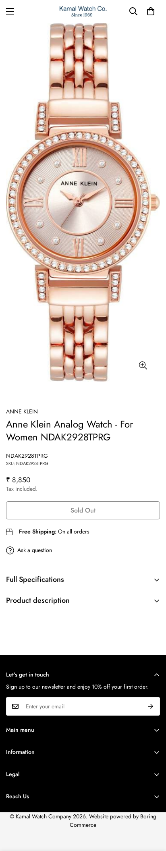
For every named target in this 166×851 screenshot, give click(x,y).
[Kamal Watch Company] (83, 11)
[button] (150, 11)
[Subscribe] (151, 706)
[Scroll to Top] (151, 808)
